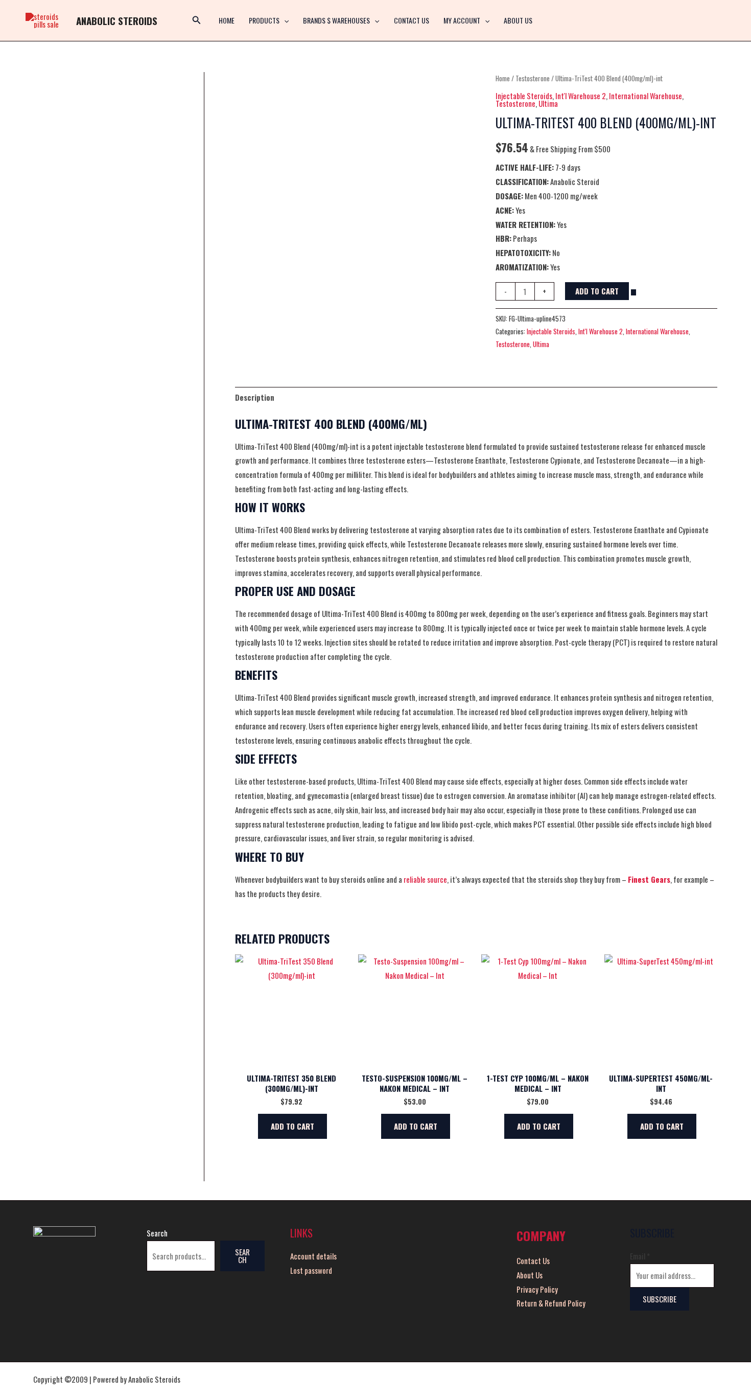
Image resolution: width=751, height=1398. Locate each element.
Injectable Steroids (524, 95)
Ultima (548, 103)
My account (461, 20)
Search (157, 1233)
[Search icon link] (196, 20)
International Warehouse (645, 95)
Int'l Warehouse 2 (580, 95)
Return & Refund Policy (551, 1303)
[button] (284, 20)
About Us (518, 20)
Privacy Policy (537, 1289)
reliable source (425, 879)
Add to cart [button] (292, 1126)
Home (503, 78)
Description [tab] (254, 397)
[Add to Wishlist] (633, 292)
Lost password (311, 1270)
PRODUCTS (264, 20)
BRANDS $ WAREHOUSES (336, 20)
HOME (226, 20)
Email (640, 1256)
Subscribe (659, 1298)
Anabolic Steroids (116, 20)
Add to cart (597, 290)
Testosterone (532, 78)
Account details (313, 1256)
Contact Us (411, 20)
